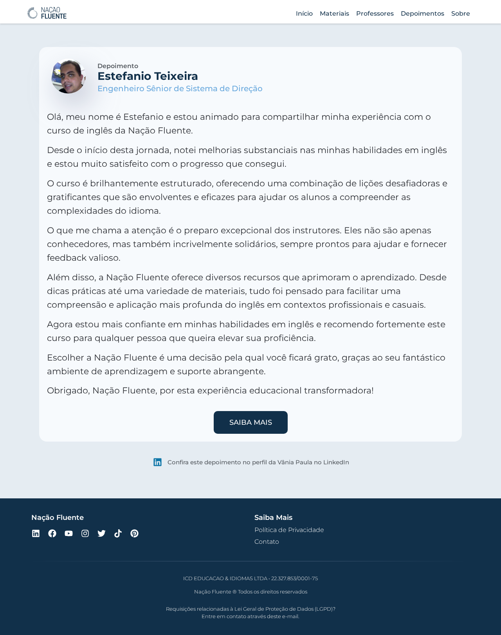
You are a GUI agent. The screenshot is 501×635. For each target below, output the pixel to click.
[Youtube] (68, 533)
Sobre (460, 13)
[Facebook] (52, 533)
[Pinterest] (134, 533)
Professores (375, 13)
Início (304, 13)
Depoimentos (422, 13)
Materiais (334, 13)
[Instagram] (85, 533)
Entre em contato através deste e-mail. (250, 616)
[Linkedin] (35, 533)
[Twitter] (101, 533)
